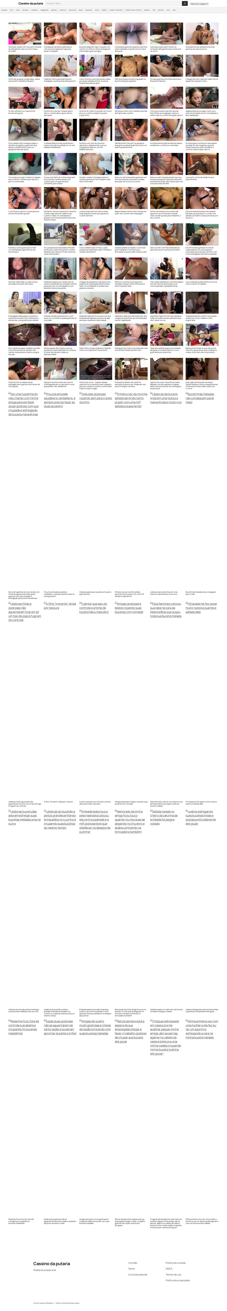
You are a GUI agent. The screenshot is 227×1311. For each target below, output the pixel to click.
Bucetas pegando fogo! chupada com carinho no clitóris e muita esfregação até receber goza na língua (94, 49)
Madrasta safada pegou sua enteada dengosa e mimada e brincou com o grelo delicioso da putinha (165, 350)
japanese (89, 10)
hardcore (63, 10)
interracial (72, 10)
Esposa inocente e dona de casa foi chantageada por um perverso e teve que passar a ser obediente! (59, 384)
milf (154, 10)
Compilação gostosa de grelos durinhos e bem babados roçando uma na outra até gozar (131, 49)
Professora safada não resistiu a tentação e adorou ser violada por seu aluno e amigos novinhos (130, 384)
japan (81, 10)
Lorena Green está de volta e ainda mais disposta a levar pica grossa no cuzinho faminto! (94, 213)
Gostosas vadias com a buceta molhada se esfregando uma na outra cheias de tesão (24, 49)
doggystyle (44, 10)
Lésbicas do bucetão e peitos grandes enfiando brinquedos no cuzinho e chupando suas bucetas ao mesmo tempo (59, 1012)
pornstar (161, 10)
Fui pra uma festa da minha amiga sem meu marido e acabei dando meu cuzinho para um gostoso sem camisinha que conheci (59, 180)
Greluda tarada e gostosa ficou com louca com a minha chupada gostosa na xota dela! (60, 318)
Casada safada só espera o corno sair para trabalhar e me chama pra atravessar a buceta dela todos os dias (131, 250)
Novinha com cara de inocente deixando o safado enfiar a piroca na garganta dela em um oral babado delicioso (93, 146)
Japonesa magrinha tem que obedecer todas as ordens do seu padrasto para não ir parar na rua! (166, 318)
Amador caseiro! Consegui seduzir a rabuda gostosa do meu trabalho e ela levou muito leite (94, 179)
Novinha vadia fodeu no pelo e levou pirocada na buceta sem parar (23, 283)
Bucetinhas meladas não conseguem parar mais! (201, 593)
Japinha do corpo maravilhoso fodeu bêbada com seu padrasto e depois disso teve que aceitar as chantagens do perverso (165, 385)
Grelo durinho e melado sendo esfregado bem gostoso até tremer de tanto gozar (24, 384)
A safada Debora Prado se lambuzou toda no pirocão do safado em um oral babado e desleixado (59, 145)
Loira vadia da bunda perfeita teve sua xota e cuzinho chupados (201, 283)
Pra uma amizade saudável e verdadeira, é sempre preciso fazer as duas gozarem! (59, 594)
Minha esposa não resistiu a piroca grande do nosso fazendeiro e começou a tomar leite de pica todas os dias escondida (60, 351)
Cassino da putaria (30, 3)
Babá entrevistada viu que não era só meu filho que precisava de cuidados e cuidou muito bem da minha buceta (201, 350)
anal (11, 10)
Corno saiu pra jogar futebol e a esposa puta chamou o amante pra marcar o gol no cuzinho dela (24, 179)
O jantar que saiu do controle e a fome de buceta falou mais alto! (95, 803)
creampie (34, 10)
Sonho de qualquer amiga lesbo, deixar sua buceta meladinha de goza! (24, 80)
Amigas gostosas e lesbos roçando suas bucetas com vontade (131, 803)
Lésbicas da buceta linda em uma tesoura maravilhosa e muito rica (163, 593)
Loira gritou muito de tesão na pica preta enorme (200, 178)
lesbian (104, 10)
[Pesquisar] (185, 3)
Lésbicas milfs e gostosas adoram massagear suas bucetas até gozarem (60, 80)
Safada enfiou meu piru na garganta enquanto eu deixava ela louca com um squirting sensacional (131, 145)
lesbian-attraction (116, 10)
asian (18, 10)
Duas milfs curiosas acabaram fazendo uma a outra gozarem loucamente (95, 349)
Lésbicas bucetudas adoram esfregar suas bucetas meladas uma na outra (23, 1010)
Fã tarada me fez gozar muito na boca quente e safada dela (201, 803)
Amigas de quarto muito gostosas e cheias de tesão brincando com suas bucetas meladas (94, 1221)
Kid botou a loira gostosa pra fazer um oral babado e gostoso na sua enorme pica (22, 250)
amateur (4, 10)
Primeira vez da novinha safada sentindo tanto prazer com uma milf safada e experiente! (129, 594)
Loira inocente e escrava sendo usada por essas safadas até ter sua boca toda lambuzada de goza (94, 81)
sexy (168, 10)
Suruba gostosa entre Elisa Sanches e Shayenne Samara (165, 80)
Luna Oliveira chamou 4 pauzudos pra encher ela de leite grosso (23, 212)
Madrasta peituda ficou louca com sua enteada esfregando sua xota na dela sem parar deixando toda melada (95, 318)
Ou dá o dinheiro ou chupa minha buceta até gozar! (21, 112)
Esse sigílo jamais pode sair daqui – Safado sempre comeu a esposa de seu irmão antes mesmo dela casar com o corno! (202, 385)
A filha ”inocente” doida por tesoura (58, 802)
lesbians (147, 10)
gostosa (54, 10)
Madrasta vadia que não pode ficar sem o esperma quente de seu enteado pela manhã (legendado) (131, 318)
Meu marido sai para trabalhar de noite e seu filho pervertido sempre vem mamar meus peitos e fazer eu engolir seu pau (24, 351)
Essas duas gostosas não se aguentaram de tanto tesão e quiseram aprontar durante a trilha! (60, 1221)
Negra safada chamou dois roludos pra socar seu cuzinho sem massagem (130, 212)
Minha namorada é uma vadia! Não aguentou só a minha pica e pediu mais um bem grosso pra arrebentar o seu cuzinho (165, 214)
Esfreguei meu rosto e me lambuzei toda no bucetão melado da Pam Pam (131, 349)
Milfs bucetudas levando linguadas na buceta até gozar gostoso (130, 80)
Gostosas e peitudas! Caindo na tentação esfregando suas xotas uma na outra (165, 49)
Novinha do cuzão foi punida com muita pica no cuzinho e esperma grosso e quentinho (95, 113)
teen (174, 10)
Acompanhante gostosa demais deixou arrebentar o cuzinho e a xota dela (166, 144)
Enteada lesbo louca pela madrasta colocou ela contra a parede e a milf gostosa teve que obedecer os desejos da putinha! (95, 1012)
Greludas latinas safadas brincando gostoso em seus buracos (200, 48)
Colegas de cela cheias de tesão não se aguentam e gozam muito (202, 80)
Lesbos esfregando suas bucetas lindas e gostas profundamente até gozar (202, 1010)
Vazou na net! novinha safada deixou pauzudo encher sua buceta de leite (165, 249)
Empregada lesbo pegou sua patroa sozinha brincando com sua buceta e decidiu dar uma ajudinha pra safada (23, 318)
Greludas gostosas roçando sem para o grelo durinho (95, 593)
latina (97, 10)
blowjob (25, 10)
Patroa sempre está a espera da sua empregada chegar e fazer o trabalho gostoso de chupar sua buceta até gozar (130, 1222)
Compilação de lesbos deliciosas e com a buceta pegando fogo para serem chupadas (58, 49)
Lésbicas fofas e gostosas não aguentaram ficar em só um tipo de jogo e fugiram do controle (24, 804)
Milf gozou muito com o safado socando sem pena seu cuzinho (131, 112)
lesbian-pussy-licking (133, 10)
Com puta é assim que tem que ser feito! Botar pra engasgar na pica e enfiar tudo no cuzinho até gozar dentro (166, 113)
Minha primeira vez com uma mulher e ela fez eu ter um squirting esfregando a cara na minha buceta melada (202, 1221)
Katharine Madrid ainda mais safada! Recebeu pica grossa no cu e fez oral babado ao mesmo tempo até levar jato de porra (202, 214)
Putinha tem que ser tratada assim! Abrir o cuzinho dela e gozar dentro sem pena (58, 113)
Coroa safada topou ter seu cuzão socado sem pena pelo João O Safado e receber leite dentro (95, 250)
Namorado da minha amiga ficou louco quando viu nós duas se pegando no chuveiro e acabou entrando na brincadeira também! (130, 1012)
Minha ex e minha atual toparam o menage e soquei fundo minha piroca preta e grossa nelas (130, 284)
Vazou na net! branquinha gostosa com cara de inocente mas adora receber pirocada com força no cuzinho (131, 179)
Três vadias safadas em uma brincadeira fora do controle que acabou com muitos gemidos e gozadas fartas (166, 284)
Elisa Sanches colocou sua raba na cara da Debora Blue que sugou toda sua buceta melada (166, 804)
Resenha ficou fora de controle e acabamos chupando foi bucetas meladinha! (21, 1221)
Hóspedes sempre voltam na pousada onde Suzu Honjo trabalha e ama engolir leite (201, 318)
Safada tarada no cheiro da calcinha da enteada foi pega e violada (166, 1010)
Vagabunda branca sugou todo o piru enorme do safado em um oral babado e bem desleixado (202, 113)
